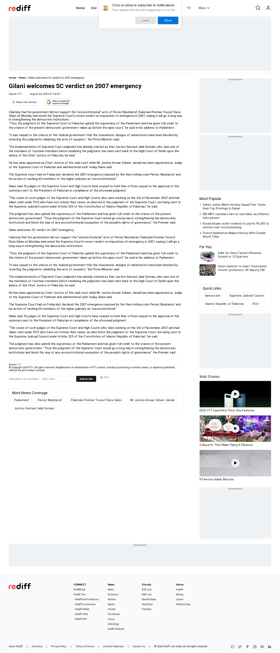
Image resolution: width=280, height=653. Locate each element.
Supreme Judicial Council (246, 295)
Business (113, 594)
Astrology (113, 624)
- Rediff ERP (80, 619)
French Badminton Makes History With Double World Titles (234, 235)
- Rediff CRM (81, 614)
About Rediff (16, 646)
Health (179, 589)
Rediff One (79, 594)
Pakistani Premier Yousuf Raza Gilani (96, 400)
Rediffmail (79, 589)
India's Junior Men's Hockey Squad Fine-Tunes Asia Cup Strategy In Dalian (234, 206)
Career (179, 599)
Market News (149, 599)
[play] (235, 394)
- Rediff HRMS (81, 609)
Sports (111, 604)
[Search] (258, 8)
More (202, 8)
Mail (94, 8)
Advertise (37, 646)
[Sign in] (268, 8)
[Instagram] (254, 647)
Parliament (21, 400)
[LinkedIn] (269, 647)
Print (106, 377)
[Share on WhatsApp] (232, 647)
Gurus (111, 619)
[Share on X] (240, 647)
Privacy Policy (58, 646)
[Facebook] (247, 647)
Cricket (112, 609)
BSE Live (146, 589)
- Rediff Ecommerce (85, 604)
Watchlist (147, 604)
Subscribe (86, 378)
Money (180, 594)
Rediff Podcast (116, 629)
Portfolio (146, 609)
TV (189, 8)
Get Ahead (114, 614)
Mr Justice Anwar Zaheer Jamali (152, 400)
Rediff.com (169, 646)
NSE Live (146, 594)
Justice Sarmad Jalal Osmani (34, 408)
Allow (168, 20)
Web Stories (209, 376)
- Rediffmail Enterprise (86, 599)
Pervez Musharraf (50, 400)
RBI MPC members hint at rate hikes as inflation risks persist (236, 216)
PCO (255, 304)
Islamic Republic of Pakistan (224, 304)
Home (80, 8)
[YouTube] (262, 647)
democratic (213, 295)
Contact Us (139, 646)
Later (145, 20)
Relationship (183, 604)
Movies (112, 599)
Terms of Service (84, 646)
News (22, 77)
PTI (20, 94)
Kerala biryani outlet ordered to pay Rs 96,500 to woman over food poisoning (236, 225)
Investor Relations (113, 646)
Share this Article (26, 102)
